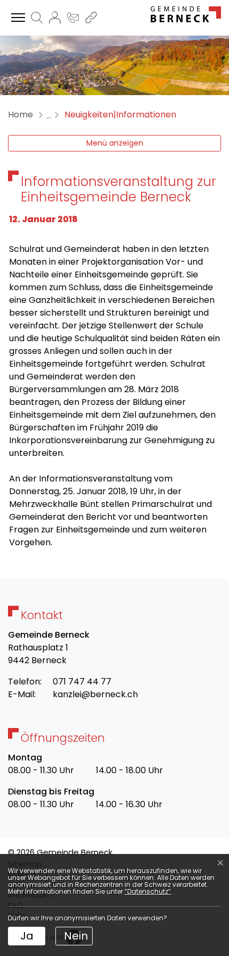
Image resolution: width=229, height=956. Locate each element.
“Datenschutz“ (148, 891)
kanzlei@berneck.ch (95, 694)
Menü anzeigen (114, 143)
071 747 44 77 (82, 681)
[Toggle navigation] (16, 18)
